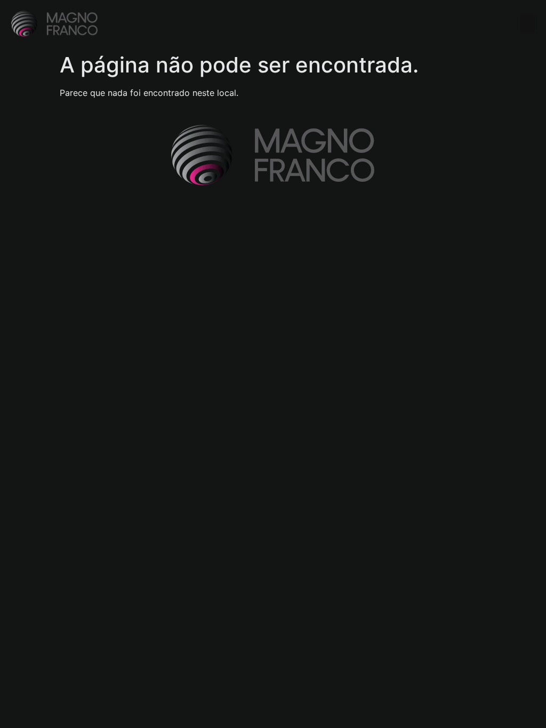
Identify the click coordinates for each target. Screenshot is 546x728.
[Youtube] (77, 223)
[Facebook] (48, 223)
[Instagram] (18, 223)
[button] (527, 24)
